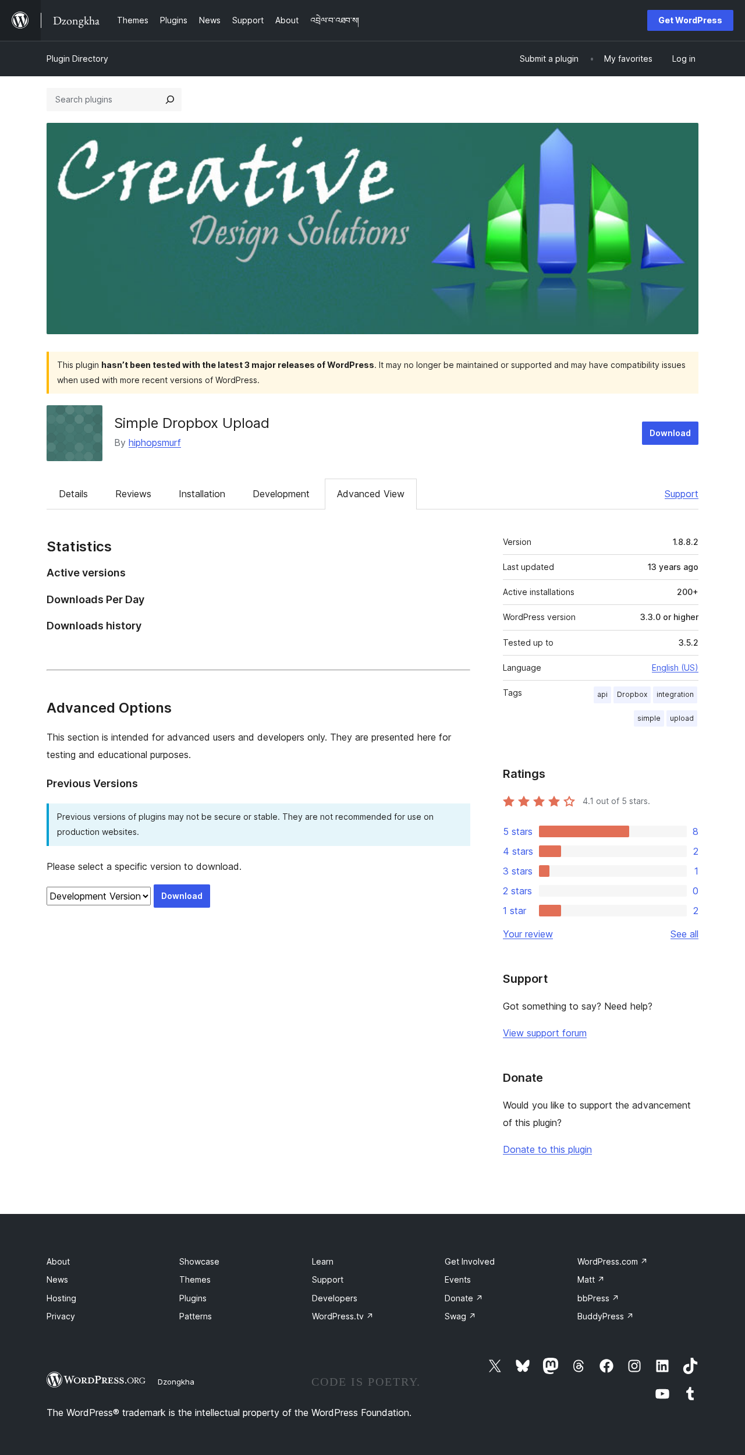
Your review (528, 934)
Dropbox (632, 694)
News (57, 1279)
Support (681, 494)
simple (649, 718)
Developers (334, 1298)
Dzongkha (176, 1381)
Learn (323, 1261)
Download (670, 433)
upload (682, 718)
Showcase (199, 1261)
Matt (591, 1279)
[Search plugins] (170, 99)
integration (675, 694)
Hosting (61, 1298)
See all (684, 934)
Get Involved (470, 1261)
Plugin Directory (77, 58)
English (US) (675, 667)
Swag (460, 1316)
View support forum (545, 1033)
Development (281, 494)
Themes (195, 1279)
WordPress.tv (343, 1316)
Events (458, 1279)
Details (73, 494)
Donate (464, 1298)
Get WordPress (690, 20)
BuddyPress (605, 1316)
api (602, 694)
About (58, 1261)
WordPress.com (612, 1261)
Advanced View (371, 494)
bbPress (598, 1298)
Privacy (61, 1316)
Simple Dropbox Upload (191, 423)
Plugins (193, 1298)
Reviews (133, 494)
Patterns (195, 1316)
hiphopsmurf (155, 442)
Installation (202, 494)
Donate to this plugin (547, 1149)
